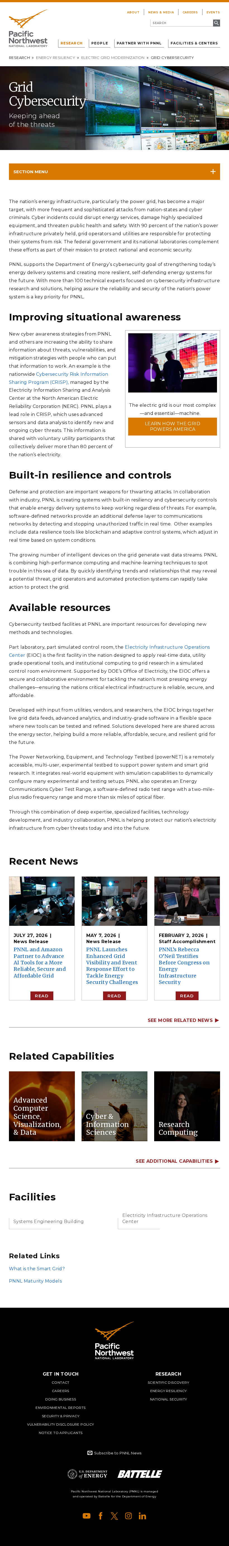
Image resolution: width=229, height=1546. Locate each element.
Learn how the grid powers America (172, 426)
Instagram (128, 1515)
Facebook (100, 1515)
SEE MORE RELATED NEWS (180, 1020)
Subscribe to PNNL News (118, 1453)
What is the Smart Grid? (37, 1268)
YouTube (86, 1515)
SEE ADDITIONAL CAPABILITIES (174, 1161)
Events (213, 12)
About (133, 12)
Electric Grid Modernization (113, 57)
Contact (61, 1382)
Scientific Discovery (168, 1382)
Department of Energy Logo (87, 1474)
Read (42, 995)
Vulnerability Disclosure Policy (60, 1424)
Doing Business (60, 1399)
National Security (168, 1399)
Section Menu (30, 171)
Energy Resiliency (55, 57)
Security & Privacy (60, 1416)
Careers (190, 12)
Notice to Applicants (61, 1433)
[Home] (28, 28)
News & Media (161, 12)
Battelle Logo (140, 1474)
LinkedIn (142, 1515)
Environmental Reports (60, 1407)
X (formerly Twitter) (114, 1515)
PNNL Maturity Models (35, 1281)
